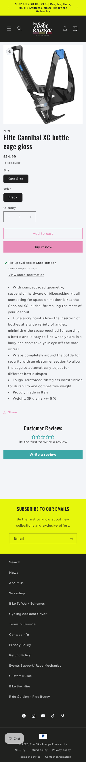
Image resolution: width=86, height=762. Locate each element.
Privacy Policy (20, 645)
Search (14, 562)
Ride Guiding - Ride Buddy (29, 697)
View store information (26, 275)
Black (12, 197)
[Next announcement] (77, 8)
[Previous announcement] (8, 8)
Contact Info (19, 635)
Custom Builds (20, 676)
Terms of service (30, 756)
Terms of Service (22, 624)
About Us (16, 583)
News (13, 573)
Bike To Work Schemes (27, 604)
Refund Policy (20, 655)
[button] (9, 29)
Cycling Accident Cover (28, 614)
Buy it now (43, 247)
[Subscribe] (72, 538)
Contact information (58, 756)
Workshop (17, 593)
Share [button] (12, 412)
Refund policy (39, 750)
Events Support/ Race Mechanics (35, 666)
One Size (15, 179)
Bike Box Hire (19, 686)
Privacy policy (61, 750)
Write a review (43, 454)
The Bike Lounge (41, 744)
